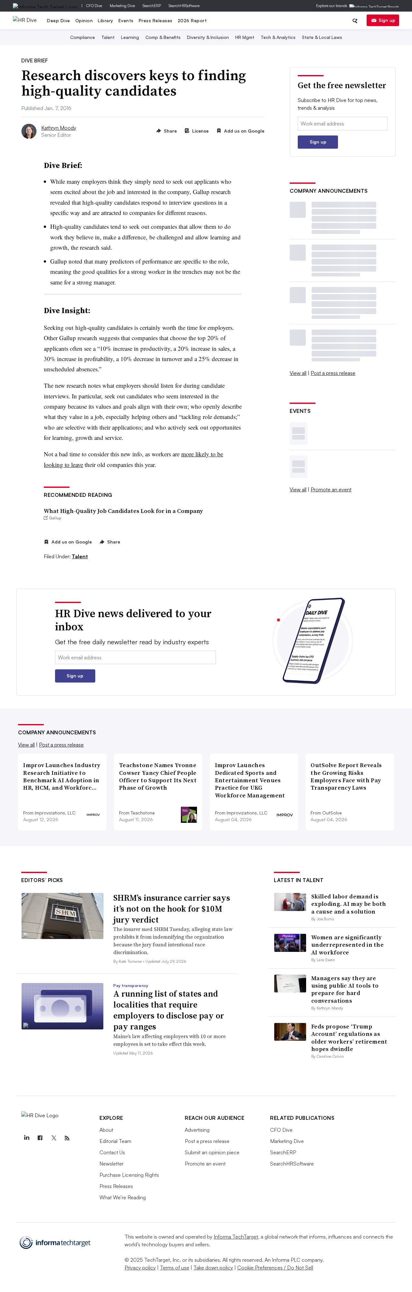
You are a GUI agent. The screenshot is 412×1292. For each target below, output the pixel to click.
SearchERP (152, 5)
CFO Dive (94, 5)
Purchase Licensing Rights (129, 1175)
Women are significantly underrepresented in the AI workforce (347, 944)
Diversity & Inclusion (208, 37)
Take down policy (213, 1267)
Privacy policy (140, 1267)
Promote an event (331, 489)
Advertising (197, 1130)
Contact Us (112, 1152)
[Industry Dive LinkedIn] (26, 1138)
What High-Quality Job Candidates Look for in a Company (123, 511)
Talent (108, 37)
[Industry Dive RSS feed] (67, 1138)
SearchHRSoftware (184, 5)
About (106, 1130)
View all (298, 373)
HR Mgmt (244, 37)
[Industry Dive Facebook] (40, 1138)
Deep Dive (58, 20)
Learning (130, 37)
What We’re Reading (122, 1197)
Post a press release (333, 373)
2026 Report (192, 20)
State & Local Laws (322, 37)
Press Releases (156, 20)
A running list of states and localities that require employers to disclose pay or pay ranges (168, 1010)
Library (105, 20)
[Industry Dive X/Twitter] (53, 1138)
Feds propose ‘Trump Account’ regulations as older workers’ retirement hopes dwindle (349, 1037)
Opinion (84, 20)
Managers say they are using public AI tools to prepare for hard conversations (345, 989)
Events (126, 20)
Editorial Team (115, 1141)
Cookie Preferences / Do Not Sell (275, 1267)
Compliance (82, 37)
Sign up (387, 20)
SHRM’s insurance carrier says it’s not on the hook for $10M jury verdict (171, 908)
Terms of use (174, 1267)
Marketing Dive (122, 5)
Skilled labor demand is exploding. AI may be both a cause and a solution (348, 904)
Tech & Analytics (278, 37)
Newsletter (111, 1163)
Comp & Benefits (163, 37)
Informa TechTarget (236, 1236)
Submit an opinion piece (212, 1152)
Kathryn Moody (58, 128)
